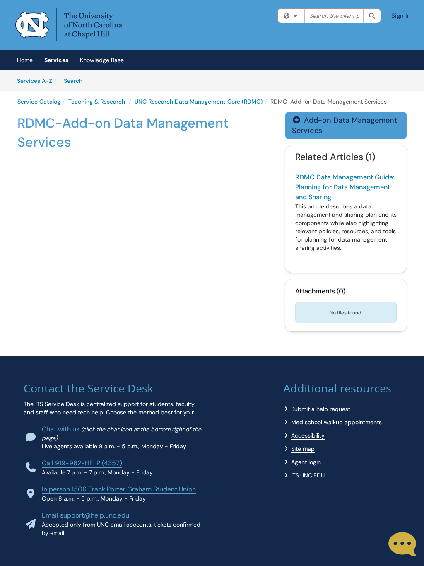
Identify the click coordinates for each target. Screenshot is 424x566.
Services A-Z (34, 81)
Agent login (306, 462)
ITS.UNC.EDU (308, 475)
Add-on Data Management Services (344, 125)
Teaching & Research (96, 101)
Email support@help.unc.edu (85, 515)
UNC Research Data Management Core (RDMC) (199, 101)
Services (56, 60)
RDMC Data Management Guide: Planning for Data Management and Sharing (344, 187)
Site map (303, 448)
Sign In (401, 16)
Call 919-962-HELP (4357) (82, 463)
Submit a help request (320, 409)
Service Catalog (38, 101)
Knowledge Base (102, 60)
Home (25, 60)
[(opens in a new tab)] (68, 24)
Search (76, 81)
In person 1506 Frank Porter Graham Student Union (119, 489)
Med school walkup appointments (336, 422)
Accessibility (308, 435)
